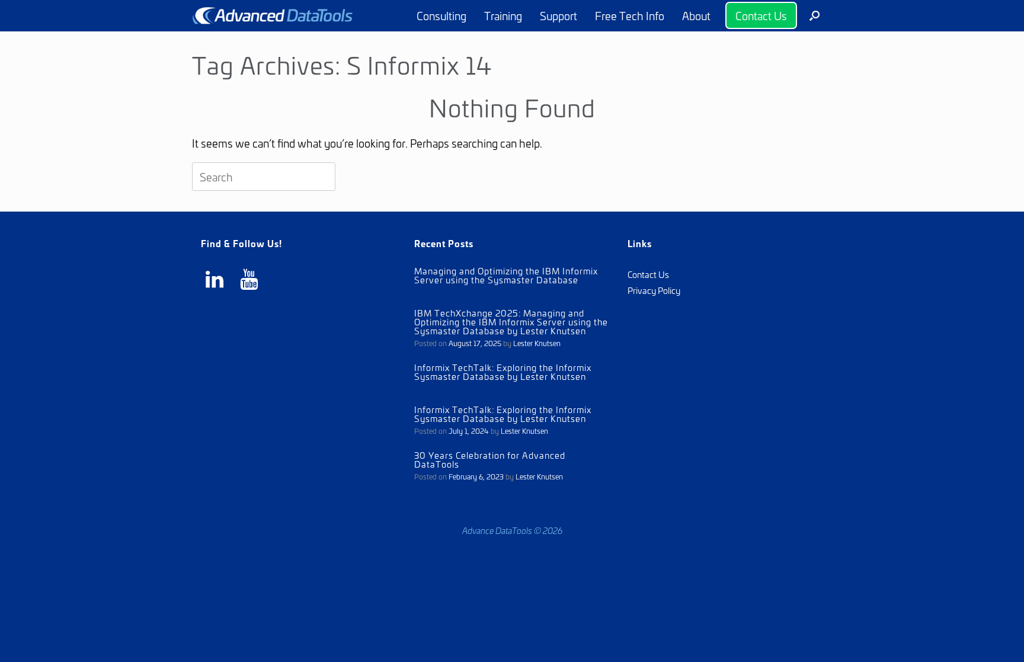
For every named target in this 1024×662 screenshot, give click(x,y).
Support (558, 15)
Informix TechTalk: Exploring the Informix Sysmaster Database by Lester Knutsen (502, 371)
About (696, 15)
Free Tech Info (629, 15)
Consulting (441, 15)
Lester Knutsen (537, 342)
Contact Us (761, 15)
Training (503, 15)
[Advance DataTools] (272, 15)
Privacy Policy (654, 290)
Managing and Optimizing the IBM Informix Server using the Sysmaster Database (506, 275)
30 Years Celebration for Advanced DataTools (489, 459)
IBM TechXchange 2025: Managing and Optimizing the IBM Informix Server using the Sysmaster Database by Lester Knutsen (511, 321)
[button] (814, 15)
